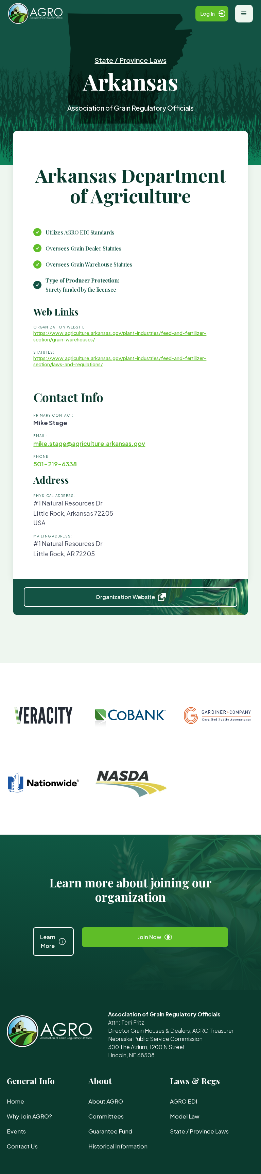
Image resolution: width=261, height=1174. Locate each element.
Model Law (184, 1116)
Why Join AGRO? (29, 1116)
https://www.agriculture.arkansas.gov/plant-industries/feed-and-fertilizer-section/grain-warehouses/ (119, 336)
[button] (244, 13)
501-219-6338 (55, 464)
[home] (101, 13)
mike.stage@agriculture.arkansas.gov (89, 443)
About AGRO (105, 1101)
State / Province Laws (131, 60)
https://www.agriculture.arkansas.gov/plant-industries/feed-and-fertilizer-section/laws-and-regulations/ (119, 361)
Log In (207, 13)
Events (16, 1131)
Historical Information (117, 1146)
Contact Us (22, 1146)
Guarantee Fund (110, 1131)
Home (15, 1101)
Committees (106, 1116)
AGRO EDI (183, 1101)
